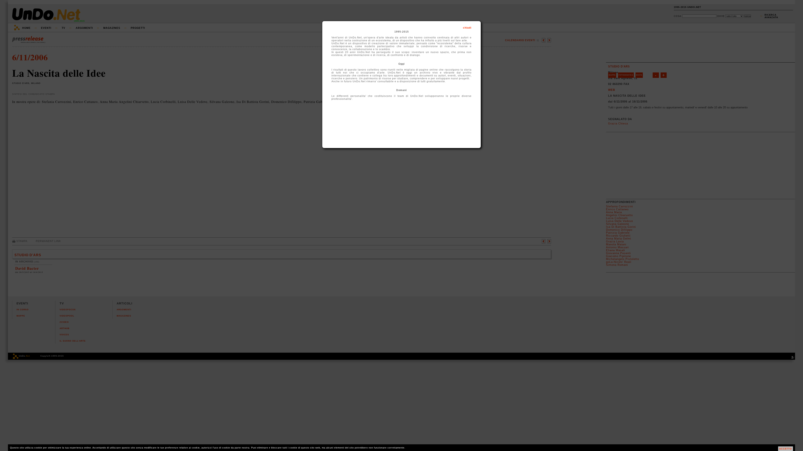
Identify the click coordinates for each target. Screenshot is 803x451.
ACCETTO (785, 448)
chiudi (467, 27)
